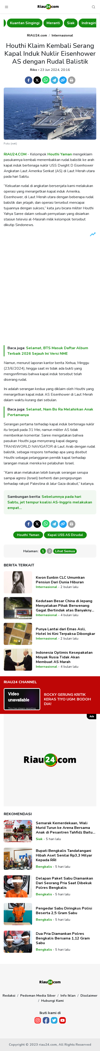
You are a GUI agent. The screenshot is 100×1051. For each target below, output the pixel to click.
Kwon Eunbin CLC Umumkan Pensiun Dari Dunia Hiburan (60, 580)
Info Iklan (68, 995)
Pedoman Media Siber (38, 995)
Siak (67, 23)
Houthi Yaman (59, 154)
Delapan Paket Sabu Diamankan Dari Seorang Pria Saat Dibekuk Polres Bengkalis (64, 883)
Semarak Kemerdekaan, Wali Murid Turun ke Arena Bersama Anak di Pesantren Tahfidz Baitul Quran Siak (65, 828)
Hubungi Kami (52, 1000)
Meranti (50, 23)
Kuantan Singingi (21, 23)
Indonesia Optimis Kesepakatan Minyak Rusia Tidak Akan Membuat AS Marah (64, 657)
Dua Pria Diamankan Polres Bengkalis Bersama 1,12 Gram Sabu (63, 938)
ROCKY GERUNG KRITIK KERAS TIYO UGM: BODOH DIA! (67, 699)
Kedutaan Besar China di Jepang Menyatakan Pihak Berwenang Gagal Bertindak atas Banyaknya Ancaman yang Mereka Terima (64, 606)
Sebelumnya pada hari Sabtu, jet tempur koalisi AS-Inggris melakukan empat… (49, 502)
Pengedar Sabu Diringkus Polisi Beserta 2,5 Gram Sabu (64, 910)
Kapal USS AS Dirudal (65, 534)
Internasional (62, 35)
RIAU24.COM (15, 154)
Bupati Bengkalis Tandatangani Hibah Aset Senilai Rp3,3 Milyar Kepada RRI (64, 855)
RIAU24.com (37, 35)
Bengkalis (44, 866)
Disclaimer (88, 995)
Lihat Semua (65, 551)
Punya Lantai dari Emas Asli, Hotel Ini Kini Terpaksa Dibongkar (65, 631)
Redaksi (9, 995)
